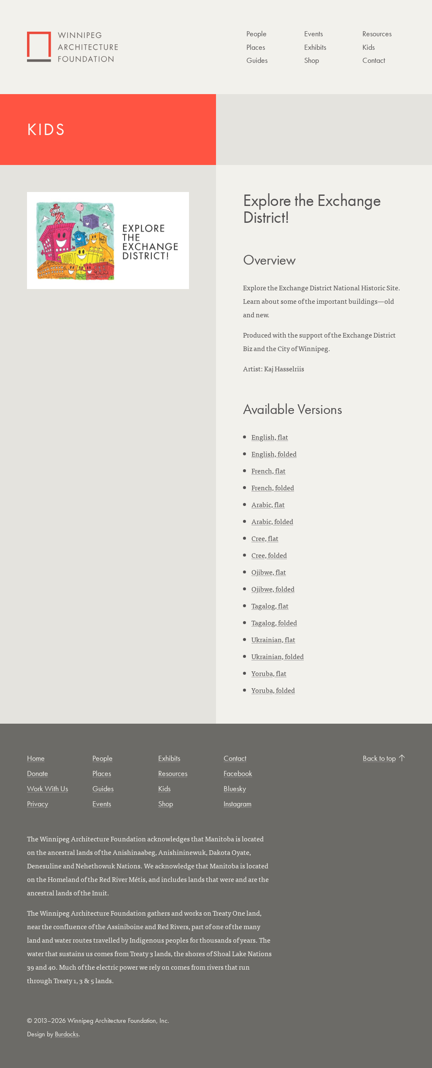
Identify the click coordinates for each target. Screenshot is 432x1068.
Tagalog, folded (274, 622)
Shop (311, 60)
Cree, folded (269, 554)
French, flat (268, 470)
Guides (256, 60)
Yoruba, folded (273, 689)
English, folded (274, 453)
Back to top (379, 758)
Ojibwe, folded (272, 588)
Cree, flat (264, 538)
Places (255, 47)
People (256, 33)
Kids (368, 47)
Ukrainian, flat (273, 639)
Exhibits (315, 47)
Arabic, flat (268, 504)
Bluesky (235, 788)
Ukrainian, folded (277, 656)
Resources (377, 33)
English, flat (269, 436)
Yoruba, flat (268, 673)
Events (313, 33)
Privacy (37, 803)
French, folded (272, 487)
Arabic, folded (272, 521)
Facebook (238, 773)
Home (36, 758)
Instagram (237, 803)
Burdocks (66, 1034)
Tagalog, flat (270, 605)
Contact (373, 60)
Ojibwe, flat (268, 571)
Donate (37, 773)
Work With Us (47, 788)
